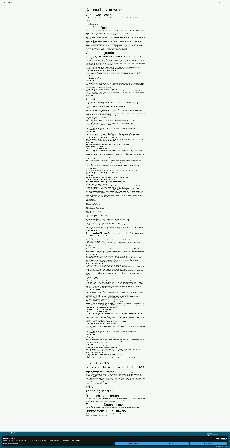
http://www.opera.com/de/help (97, 300)
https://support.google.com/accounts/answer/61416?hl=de (108, 299)
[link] (219, 2)
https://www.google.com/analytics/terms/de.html (99, 224)
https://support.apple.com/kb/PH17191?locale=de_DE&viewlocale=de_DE (106, 302)
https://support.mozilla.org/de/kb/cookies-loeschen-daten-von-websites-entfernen (113, 295)
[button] (195, 2)
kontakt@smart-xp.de (93, 24)
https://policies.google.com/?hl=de (122, 224)
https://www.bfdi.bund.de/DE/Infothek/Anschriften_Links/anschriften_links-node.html (108, 49)
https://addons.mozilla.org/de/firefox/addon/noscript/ (105, 307)
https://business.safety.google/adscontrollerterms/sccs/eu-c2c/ (104, 261)
